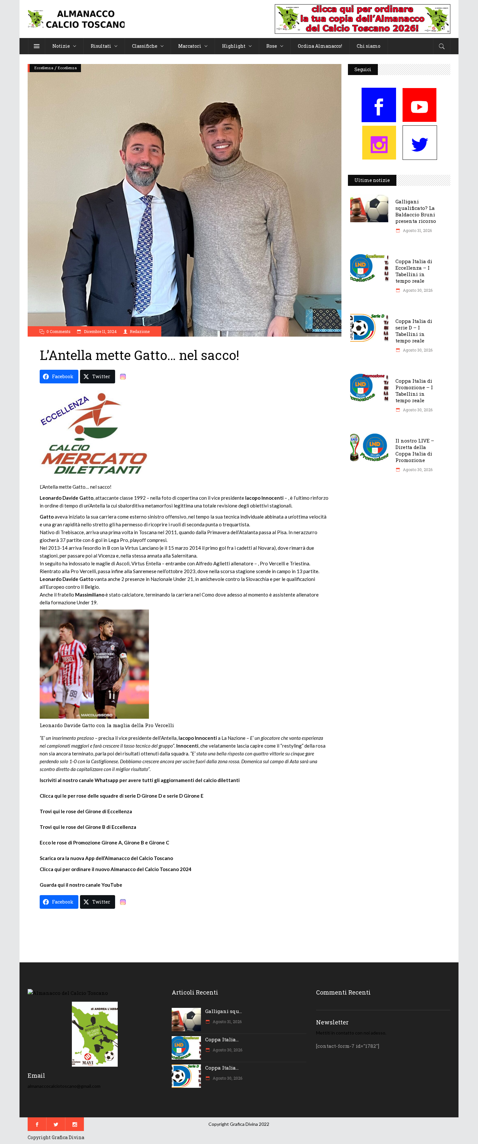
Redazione (140, 331)
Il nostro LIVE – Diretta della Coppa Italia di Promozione (414, 450)
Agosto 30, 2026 (417, 290)
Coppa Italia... (222, 1039)
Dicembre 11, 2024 (100, 331)
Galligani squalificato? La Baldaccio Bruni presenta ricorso (415, 211)
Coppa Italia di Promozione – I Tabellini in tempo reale (414, 391)
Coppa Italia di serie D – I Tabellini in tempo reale (413, 331)
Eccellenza (43, 67)
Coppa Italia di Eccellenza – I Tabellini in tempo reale (413, 271)
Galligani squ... (223, 1011)
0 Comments (58, 331)
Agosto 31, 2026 (417, 230)
